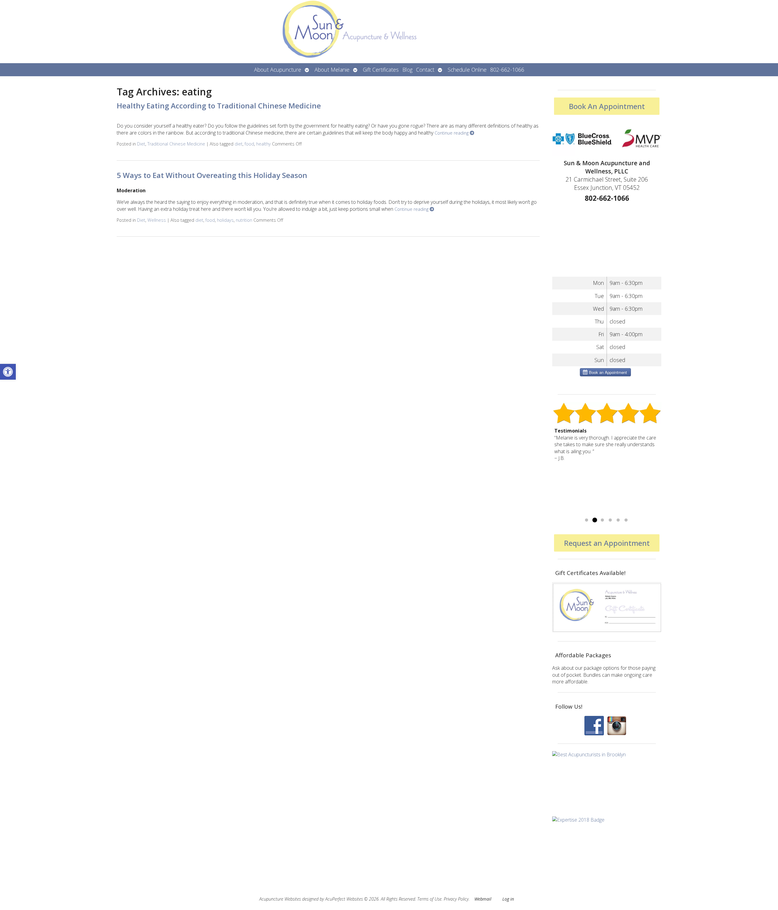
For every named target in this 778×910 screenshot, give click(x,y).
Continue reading (452, 133)
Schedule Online (467, 69)
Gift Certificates (381, 69)
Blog (407, 69)
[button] (8, 372)
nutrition (244, 220)
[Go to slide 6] (626, 520)
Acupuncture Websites (280, 899)
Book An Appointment (607, 106)
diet (239, 144)
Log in (508, 899)
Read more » (568, 512)
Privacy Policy (456, 899)
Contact (425, 69)
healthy (263, 144)
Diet (141, 144)
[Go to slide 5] (618, 520)
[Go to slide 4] (610, 520)
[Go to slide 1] (587, 520)
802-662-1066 (507, 69)
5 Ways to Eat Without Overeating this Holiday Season (212, 175)
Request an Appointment (607, 543)
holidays (225, 220)
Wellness (156, 220)
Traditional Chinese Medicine (176, 144)
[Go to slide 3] (602, 520)
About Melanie (332, 69)
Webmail (482, 899)
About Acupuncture (277, 69)
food (249, 144)
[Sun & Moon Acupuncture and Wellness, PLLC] (389, 31)
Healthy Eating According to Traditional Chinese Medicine (219, 106)
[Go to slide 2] (594, 520)
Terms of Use (429, 899)
